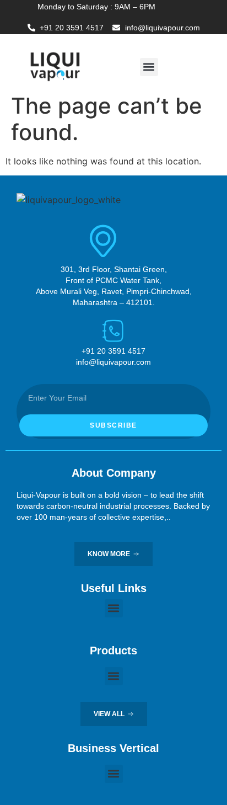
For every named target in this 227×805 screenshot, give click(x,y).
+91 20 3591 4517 (72, 27)
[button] (149, 67)
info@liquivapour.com (162, 27)
